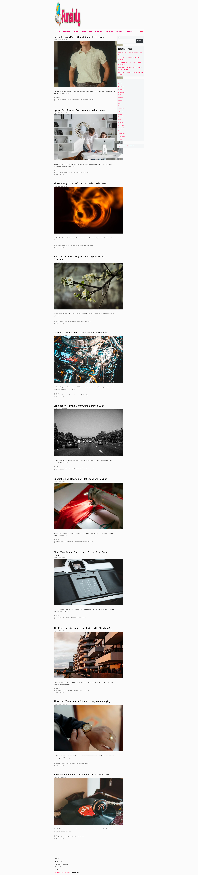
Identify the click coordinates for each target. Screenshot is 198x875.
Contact (130, 31)
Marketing (121, 125)
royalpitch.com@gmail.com (126, 146)
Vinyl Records (81, 837)
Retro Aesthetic (66, 617)
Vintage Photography (82, 617)
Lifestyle (98, 31)
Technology (120, 31)
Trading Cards (89, 245)
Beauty (120, 84)
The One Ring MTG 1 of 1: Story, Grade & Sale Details (81, 183)
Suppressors (89, 395)
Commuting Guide (60, 468)
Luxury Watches (65, 763)
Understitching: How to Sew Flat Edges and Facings (80, 479)
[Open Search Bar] (141, 31)
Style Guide (80, 99)
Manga (82, 321)
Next (61, 851)
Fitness (120, 100)
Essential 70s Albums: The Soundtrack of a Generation (82, 774)
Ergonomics (59, 172)
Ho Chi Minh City (68, 690)
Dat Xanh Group (59, 690)
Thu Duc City (86, 690)
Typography (73, 617)
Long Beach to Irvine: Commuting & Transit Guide (79, 405)
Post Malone (75, 245)
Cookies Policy (59, 867)
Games (120, 106)
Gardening (121, 108)
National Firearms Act (74, 395)
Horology (58, 763)
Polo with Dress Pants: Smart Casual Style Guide (79, 37)
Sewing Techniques (80, 541)
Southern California (89, 468)
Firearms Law (65, 395)
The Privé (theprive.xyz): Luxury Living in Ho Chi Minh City (83, 628)
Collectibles (58, 245)
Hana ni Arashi (59, 321)
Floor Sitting (65, 172)
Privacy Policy (59, 861)
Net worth (121, 128)
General (57, 171)
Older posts (58, 849)
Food (119, 103)
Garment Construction (69, 541)
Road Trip (82, 468)
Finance (120, 97)
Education (121, 89)
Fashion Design (59, 541)
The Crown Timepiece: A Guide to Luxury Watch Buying (82, 701)
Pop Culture (87, 321)
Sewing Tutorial (89, 541)
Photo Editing (59, 617)
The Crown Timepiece (74, 763)
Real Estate (109, 31)
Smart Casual (73, 99)
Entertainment (122, 92)
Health (84, 31)
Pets (119, 131)
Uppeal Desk (86, 172)
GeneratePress (75, 872)
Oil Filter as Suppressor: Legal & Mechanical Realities (81, 332)
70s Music (58, 837)
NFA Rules (83, 395)
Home (58, 31)
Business (66, 31)
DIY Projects (59, 395)
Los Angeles (68, 468)
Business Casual (60, 99)
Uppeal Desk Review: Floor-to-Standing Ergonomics (80, 110)
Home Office (72, 172)
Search (120, 38)
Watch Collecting (84, 763)
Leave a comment (60, 101)
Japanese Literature (68, 321)
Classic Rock (64, 837)
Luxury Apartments (77, 690)
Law (90, 31)
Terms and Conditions (61, 864)
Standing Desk (78, 172)
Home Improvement (124, 117)
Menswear (66, 99)
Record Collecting (72, 837)
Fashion (76, 31)
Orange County (75, 468)
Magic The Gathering (67, 245)
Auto (119, 81)
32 (57, 851)
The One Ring (82, 245)
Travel (57, 466)
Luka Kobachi (76, 321)
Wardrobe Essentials (88, 99)
